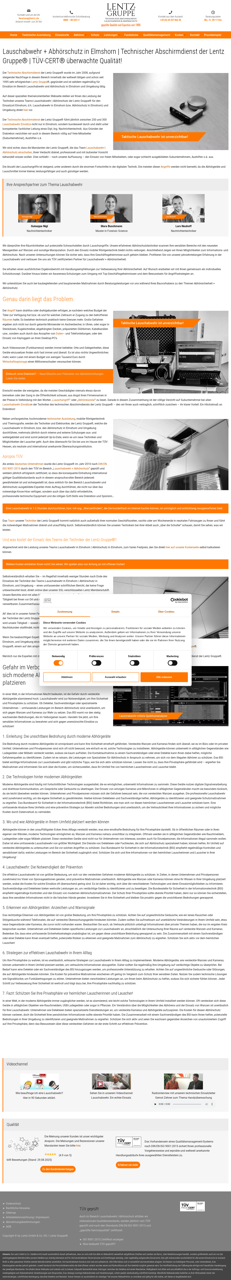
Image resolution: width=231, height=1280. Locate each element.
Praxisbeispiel (212, 35)
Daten (59, 333)
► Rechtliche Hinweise (16, 1208)
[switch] (96, 663)
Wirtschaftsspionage (15, 361)
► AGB (7, 1226)
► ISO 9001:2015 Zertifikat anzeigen (101, 1239)
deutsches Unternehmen (29, 464)
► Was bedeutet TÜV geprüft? (97, 1244)
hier (26, 110)
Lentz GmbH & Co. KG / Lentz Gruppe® (44, 1235)
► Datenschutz (12, 1203)
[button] (85, 35)
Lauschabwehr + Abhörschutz (71, 468)
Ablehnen (67, 677)
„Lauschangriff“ (61, 400)
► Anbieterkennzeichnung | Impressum (26, 1217)
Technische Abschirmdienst (23, 72)
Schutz (95, 35)
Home (13, 35)
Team (11, 520)
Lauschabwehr (95, 147)
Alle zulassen (164, 677)
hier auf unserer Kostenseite (182, 547)
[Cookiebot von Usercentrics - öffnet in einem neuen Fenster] (173, 600)
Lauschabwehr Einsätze (17, 124)
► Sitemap (9, 1212)
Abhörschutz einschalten (17, 152)
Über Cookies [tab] (166, 611)
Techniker (30, 520)
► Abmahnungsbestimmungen (21, 1222)
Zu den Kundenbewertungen (58, 1169)
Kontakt (194, 35)
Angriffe (165, 166)
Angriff (11, 310)
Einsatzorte (62, 35)
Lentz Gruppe (39, 81)
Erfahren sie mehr (128, 1165)
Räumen (8, 319)
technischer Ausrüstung (61, 418)
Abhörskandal (86, 400)
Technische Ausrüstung (36, 35)
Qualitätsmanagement (156, 35)
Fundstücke (131, 35)
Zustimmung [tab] (64, 611)
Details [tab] (115, 611)
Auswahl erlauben (115, 677)
